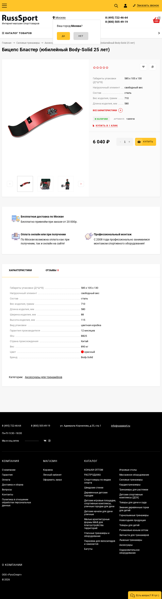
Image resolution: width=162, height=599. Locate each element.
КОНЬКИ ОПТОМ (93, 469)
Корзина (48, 469)
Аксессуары (126, 545)
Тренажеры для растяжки (133, 489)
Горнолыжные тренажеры (134, 515)
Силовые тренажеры (131, 479)
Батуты (88, 549)
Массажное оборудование (134, 474)
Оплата (6, 479)
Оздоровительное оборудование (129, 551)
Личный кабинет (52, 474)
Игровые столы (128, 469)
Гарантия (7, 474)
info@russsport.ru (120, 425)
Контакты (7, 494)
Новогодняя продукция (132, 520)
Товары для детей (129, 525)
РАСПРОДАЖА (92, 474)
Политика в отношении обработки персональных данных (16, 502)
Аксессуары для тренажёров (43, 377)
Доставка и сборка (12, 484)
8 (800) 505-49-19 (116, 21)
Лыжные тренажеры (130, 540)
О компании (8, 469)
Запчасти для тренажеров (134, 535)
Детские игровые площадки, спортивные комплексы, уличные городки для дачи (100, 503)
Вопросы (7, 489)
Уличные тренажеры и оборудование (96, 534)
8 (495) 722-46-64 (116, 17)
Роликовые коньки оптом (133, 530)
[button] (144, 595)
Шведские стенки (93, 487)
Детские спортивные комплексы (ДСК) (131, 496)
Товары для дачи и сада (133, 502)
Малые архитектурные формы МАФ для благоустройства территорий (96, 524)
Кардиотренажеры (129, 484)
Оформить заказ (52, 479)
